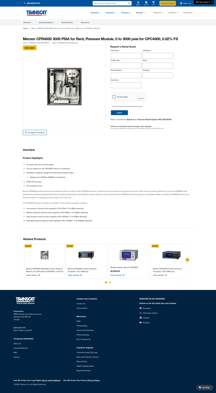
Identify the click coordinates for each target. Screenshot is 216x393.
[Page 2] (110, 282)
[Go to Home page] (37, 13)
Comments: (115, 80)
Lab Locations (82, 308)
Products (125, 12)
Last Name (146, 50)
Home (25, 28)
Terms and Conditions (85, 330)
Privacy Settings (83, 334)
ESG (15, 352)
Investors (172, 12)
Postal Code (115, 60)
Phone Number (116, 70)
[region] (108, 264)
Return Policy (82, 361)
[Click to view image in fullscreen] (64, 86)
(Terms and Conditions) (51, 380)
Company (145, 70)
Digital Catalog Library (85, 366)
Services (94, 12)
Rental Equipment (46, 22)
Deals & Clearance (84, 370)
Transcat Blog (82, 325)
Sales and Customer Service (88, 357)
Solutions (110, 12)
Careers (17, 357)
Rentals (139, 12)
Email (144, 60)
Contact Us (187, 12)
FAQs (79, 321)
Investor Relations (21, 348)
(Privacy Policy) (93, 380)
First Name (115, 50)
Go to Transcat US (84, 339)
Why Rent (27, 22)
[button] (186, 3)
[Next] (187, 264)
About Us (157, 12)
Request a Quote (167, 3)
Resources (85, 22)
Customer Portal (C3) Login (87, 352)
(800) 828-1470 (20, 327)
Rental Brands (67, 22)
